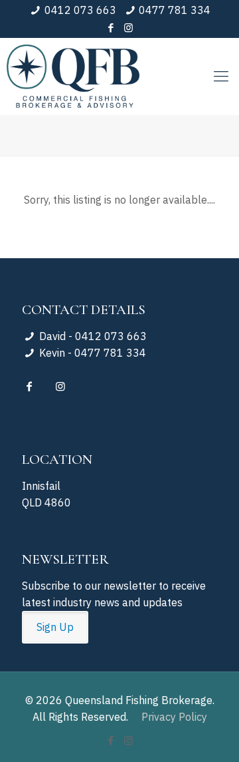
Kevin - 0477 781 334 (91, 352)
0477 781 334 (174, 10)
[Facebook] (111, 27)
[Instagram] (128, 27)
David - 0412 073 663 (92, 336)
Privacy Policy (174, 716)
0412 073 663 (80, 10)
